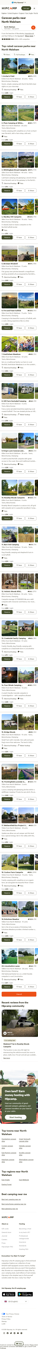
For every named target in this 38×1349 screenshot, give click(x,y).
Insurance (22, 1242)
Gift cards (5, 1228)
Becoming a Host (25, 1228)
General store (6, 1232)
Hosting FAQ (23, 1249)
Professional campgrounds (24, 1237)
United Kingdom (13, 13)
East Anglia (29, 13)
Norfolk (20, 36)
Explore (4, 13)
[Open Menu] (34, 8)
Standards (22, 1245)
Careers (4, 1239)
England (21, 13)
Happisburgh (29, 33)
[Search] (33, 28)
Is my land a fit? (24, 1232)
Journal (4, 1236)
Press (3, 1243)
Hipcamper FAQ (7, 1246)
